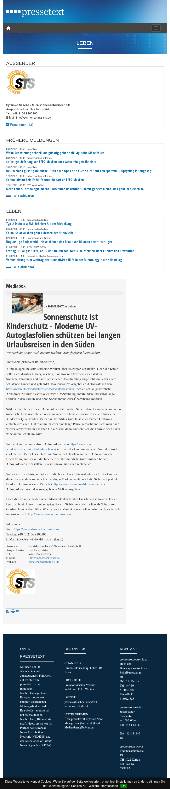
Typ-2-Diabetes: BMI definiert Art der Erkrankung (39, 224)
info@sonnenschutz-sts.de (44, 558)
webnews (69, 706)
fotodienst (82, 706)
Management (72, 723)
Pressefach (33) (21, 124)
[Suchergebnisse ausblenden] (17, 611)
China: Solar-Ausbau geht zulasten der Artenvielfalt (41, 233)
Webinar (90, 689)
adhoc (81, 702)
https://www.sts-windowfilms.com (36, 529)
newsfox (91, 702)
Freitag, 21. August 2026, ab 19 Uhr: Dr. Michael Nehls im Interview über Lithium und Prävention (70, 251)
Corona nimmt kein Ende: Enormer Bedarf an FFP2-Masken (45, 180)
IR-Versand (88, 685)
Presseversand (72, 685)
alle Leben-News (24, 267)
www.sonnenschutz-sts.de (44, 562)
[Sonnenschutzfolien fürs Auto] (27, 303)
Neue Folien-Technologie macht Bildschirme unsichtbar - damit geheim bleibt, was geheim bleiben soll (75, 189)
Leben (93, 668)
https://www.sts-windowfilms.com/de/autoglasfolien (40, 389)
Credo (97, 723)
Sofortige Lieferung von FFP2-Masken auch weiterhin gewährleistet (52, 162)
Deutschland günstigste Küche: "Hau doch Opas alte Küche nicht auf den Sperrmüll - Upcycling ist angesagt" (80, 171)
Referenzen (87, 727)
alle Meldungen (24, 196)
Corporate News (93, 719)
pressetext (70, 702)
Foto (80, 689)
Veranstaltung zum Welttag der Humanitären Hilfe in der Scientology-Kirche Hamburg (64, 260)
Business (69, 668)
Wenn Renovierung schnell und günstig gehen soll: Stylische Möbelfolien (55, 153)
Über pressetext (73, 719)
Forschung (82, 668)
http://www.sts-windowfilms (71, 484)
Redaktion (70, 689)
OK (123, 786)
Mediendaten (72, 727)
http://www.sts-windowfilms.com (50, 514)
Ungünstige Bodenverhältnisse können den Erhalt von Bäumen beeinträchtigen (59, 242)
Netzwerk (86, 723)
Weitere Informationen (103, 786)
